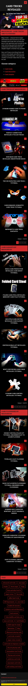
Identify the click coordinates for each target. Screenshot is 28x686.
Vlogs (22, 586)
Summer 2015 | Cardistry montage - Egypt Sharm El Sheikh (14, 511)
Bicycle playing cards (14, 647)
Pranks (6, 586)
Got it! (14, 684)
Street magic (14, 586)
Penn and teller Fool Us (14, 590)
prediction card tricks (14, 659)
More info (5, 681)
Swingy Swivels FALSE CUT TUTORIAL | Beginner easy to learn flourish (14, 435)
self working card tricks (14, 666)
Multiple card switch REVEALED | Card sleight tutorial (14, 321)
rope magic (21, 582)
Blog (18, 628)
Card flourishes (10, 71)
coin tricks (20, 602)
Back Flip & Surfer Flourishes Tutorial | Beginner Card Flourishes (14, 485)
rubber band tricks (14, 598)
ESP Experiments (9, 602)
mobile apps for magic (14, 624)
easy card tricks (8, 621)
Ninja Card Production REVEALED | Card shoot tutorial (14, 271)
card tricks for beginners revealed (14, 643)
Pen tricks (20, 594)
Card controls (14, 613)
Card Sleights (20, 621)
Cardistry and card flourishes (14, 609)
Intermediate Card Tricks (14, 651)
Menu (25, 2)
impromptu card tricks (14, 663)
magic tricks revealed (14, 640)
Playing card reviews (14, 655)
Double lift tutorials (14, 605)
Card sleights (9, 74)
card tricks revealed (14, 636)
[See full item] (14, 106)
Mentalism (11, 628)
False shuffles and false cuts (14, 617)
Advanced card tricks (9, 582)
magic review (10, 594)
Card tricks (9, 69)
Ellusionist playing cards (14, 632)
